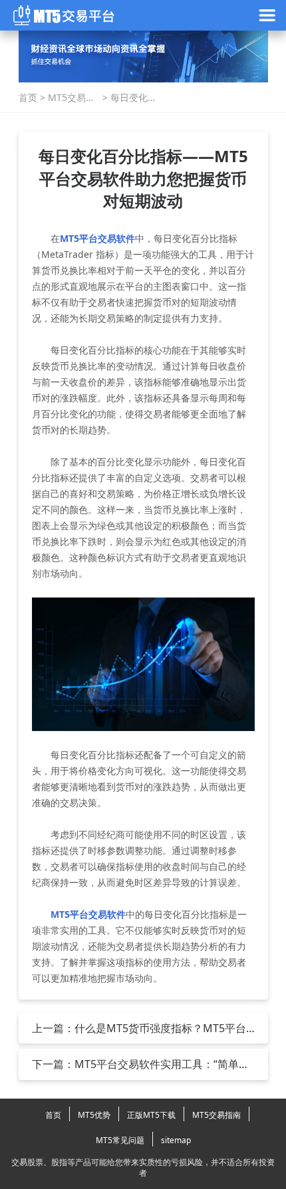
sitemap (176, 1140)
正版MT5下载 (151, 1115)
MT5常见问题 (120, 1140)
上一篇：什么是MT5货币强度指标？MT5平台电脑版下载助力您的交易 (139, 1028)
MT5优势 (94, 1115)
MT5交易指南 (71, 97)
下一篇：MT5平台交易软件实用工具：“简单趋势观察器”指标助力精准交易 (140, 1064)
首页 (28, 97)
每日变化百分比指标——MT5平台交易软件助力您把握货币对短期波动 (134, 97)
